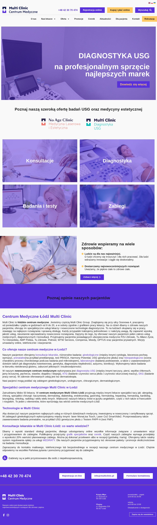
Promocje (78, 19)
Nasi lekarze (46, 19)
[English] (149, 2)
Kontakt (136, 19)
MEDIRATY (49, 440)
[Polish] (152, 2)
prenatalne (19, 357)
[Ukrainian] (154, 2)
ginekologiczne (91, 355)
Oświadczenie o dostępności (139, 508)
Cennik (91, 19)
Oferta (63, 19)
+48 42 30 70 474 (68, 10)
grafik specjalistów (77, 434)
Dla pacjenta (121, 19)
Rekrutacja (149, 19)
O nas (33, 19)
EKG (141, 373)
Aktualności (105, 19)
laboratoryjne (87, 360)
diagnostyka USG (85, 370)
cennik (97, 434)
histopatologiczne (133, 357)
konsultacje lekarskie (47, 355)
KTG (65, 373)
